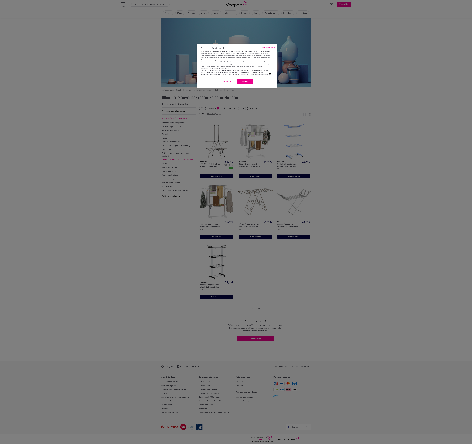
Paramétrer (227, 81)
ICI (270, 74)
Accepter (245, 81)
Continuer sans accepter (267, 47)
